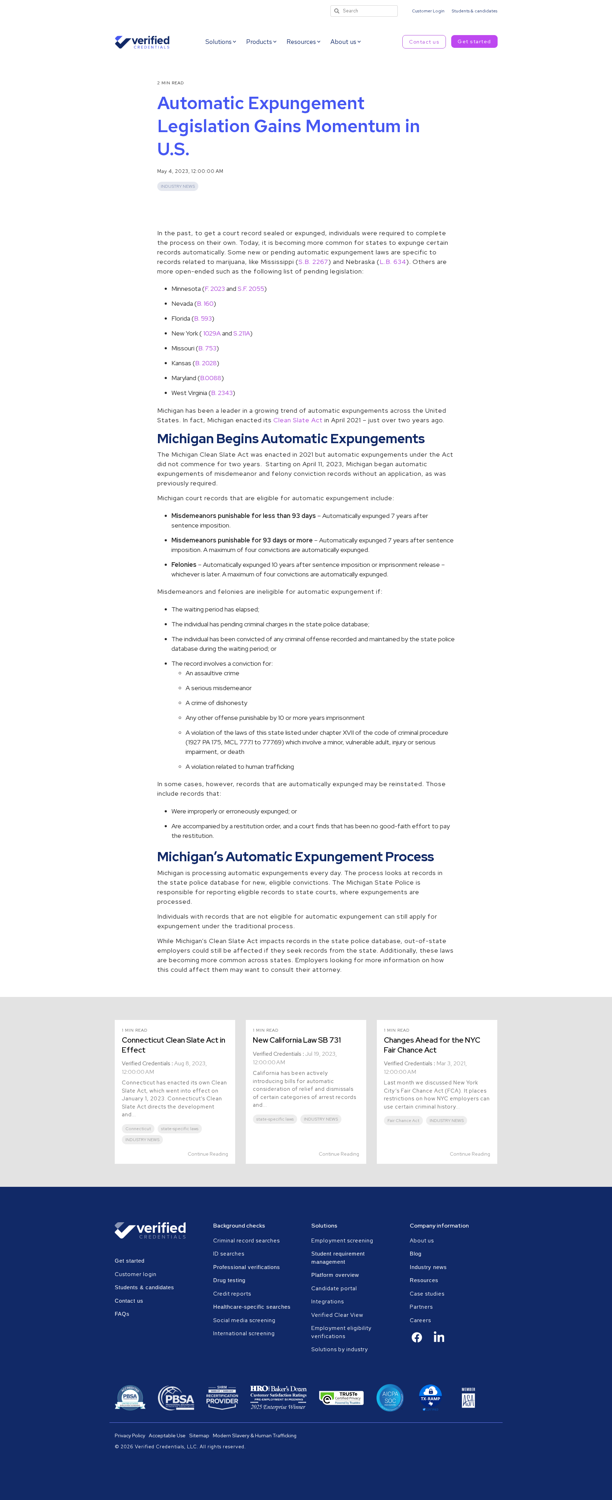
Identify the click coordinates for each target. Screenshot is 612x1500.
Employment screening (343, 1240)
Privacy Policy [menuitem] (130, 1435)
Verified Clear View (337, 1315)
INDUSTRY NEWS (178, 186)
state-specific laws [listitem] (179, 1129)
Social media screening (244, 1320)
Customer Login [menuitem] (428, 11)
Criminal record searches (246, 1240)
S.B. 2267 (313, 262)
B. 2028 (206, 363)
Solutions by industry (339, 1349)
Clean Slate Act (298, 420)
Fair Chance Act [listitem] (403, 1120)
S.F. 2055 (251, 288)
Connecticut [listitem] (138, 1129)
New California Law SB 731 (297, 1040)
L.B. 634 (393, 262)
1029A (212, 333)
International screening (244, 1333)
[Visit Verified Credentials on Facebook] (417, 1340)
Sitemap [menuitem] (199, 1435)
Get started (474, 41)
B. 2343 (222, 393)
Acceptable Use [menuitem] (167, 1435)
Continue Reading (208, 1154)
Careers (420, 1320)
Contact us (424, 42)
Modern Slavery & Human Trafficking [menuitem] (254, 1435)
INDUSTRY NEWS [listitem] (142, 1140)
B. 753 (207, 348)
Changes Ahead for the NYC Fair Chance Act (432, 1044)
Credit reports (232, 1293)
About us (422, 1240)
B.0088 (210, 378)
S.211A (241, 333)
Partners (421, 1306)
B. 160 (205, 303)
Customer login (136, 1274)
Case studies (427, 1293)
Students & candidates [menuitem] (474, 11)
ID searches (228, 1253)
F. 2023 (215, 288)
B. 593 (203, 318)
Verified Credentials (146, 1063)
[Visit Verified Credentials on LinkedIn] (439, 1341)
